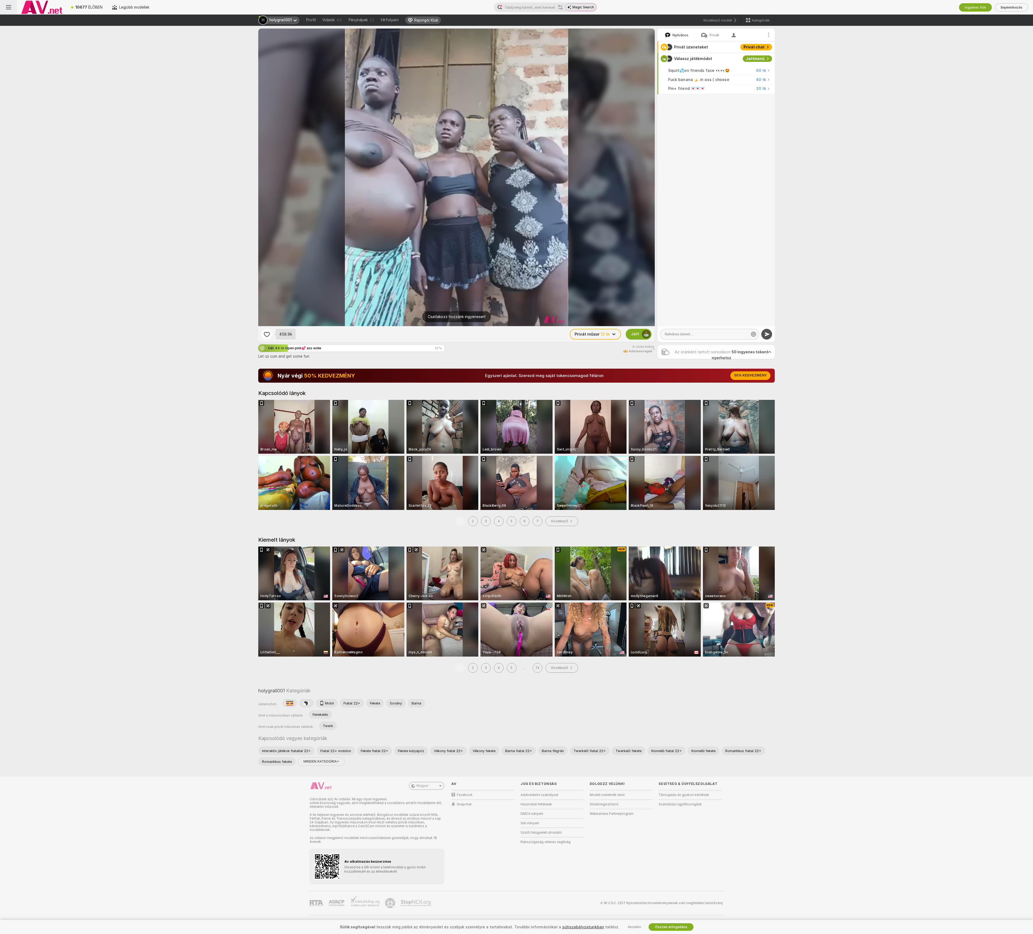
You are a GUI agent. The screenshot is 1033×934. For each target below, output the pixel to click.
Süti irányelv (530, 823)
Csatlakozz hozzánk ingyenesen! (457, 317)
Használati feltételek (536, 804)
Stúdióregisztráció (604, 804)
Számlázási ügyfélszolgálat (680, 804)
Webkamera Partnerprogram (612, 814)
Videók (332, 19)
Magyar (422, 786)
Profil (311, 19)
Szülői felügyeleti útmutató (541, 832)
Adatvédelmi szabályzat (539, 795)
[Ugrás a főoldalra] (41, 7)
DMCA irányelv (532, 814)
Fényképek (361, 19)
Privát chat (754, 47)
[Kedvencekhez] (266, 334)
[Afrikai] (306, 703)
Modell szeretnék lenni (607, 795)
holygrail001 (271, 690)
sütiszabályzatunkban (583, 927)
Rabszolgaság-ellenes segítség (546, 842)
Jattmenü (755, 59)
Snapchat (464, 804)
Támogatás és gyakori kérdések (684, 795)
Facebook (465, 795)
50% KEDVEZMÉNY (750, 375)
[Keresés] (560, 7)
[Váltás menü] (8, 7)
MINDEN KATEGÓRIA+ (321, 761)
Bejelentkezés (1012, 7)
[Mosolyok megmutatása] (753, 334)
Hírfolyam (390, 19)
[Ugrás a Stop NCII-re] (416, 903)
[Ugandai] (289, 703)
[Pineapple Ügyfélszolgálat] (390, 903)
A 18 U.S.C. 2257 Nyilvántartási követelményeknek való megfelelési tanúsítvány (661, 903)
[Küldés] (766, 334)
